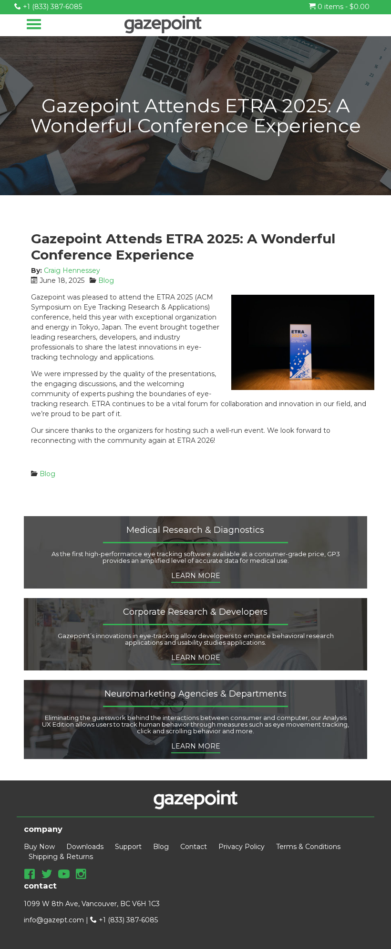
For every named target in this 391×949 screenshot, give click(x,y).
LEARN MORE (195, 575)
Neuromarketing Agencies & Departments (195, 694)
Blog (106, 280)
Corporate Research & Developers (195, 612)
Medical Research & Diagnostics (195, 530)
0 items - (343, 6)
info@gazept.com (54, 920)
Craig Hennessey (72, 270)
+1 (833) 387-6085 (51, 6)
